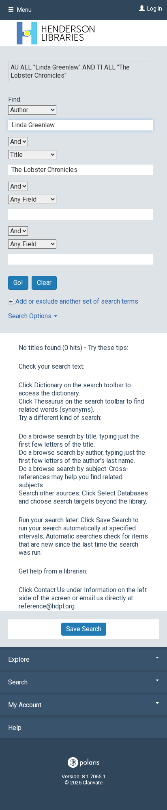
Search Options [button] (30, 316)
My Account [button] (24, 705)
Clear (44, 283)
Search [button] (18, 682)
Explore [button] (19, 659)
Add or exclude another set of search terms (76, 301)
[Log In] (141, 8)
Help (14, 728)
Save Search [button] (83, 629)
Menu (24, 10)
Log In (154, 8)
